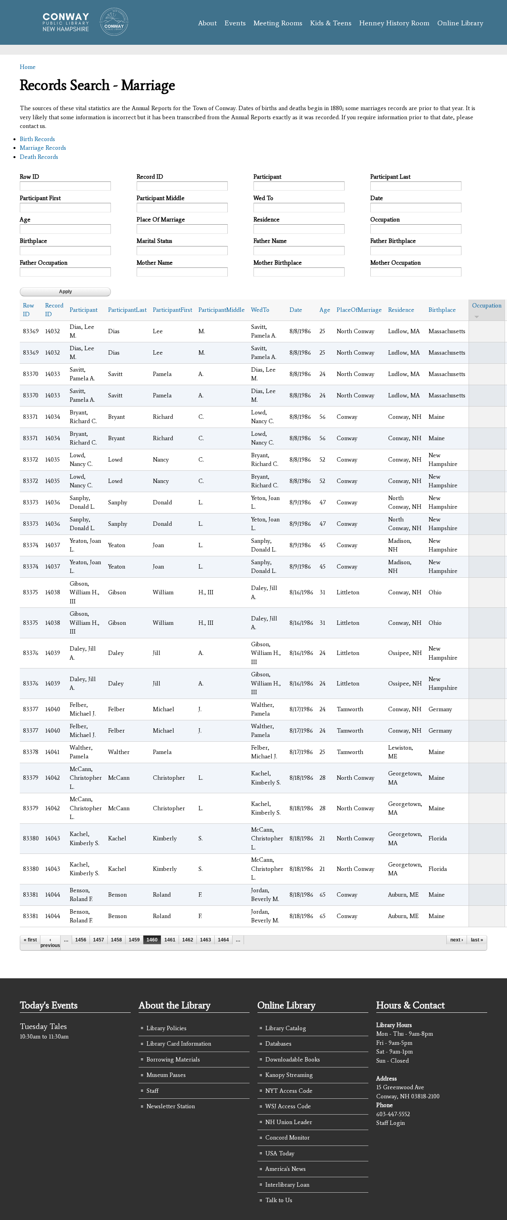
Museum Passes (166, 1075)
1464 (223, 940)
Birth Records (37, 139)
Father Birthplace (393, 240)
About (207, 23)
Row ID (29, 176)
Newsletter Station (171, 1106)
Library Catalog (285, 1028)
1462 (187, 940)
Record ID (150, 176)
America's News (285, 1168)
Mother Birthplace (278, 262)
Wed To (263, 198)
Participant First (40, 198)
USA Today (279, 1153)
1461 (169, 940)
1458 (116, 940)
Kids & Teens (330, 23)
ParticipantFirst (172, 309)
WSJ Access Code (288, 1106)
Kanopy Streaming (289, 1075)
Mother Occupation (395, 262)
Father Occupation (43, 262)
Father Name (270, 240)
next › (456, 940)
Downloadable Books (292, 1059)
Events (235, 23)
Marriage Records (43, 147)
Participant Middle (161, 198)
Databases (278, 1043)
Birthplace (33, 240)
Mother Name (155, 262)
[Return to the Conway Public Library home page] (82, 32)
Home (28, 67)
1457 (98, 940)
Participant (267, 176)
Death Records (39, 156)
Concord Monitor (287, 1137)
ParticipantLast (127, 309)
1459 (134, 940)
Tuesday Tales (43, 1026)
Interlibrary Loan (287, 1184)
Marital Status (154, 240)
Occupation (385, 219)
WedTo (260, 309)
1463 (205, 940)
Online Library (460, 23)
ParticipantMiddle (221, 309)
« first (30, 940)
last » (477, 940)
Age (25, 219)
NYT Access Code (289, 1090)
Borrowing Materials (173, 1059)
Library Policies (167, 1028)
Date (376, 198)
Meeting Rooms (278, 23)
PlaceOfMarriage (359, 309)
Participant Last (390, 176)
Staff (152, 1090)
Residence (267, 219)
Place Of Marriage (161, 219)
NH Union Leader (288, 1122)
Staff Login (390, 1122)
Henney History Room (394, 23)
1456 (80, 940)
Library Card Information (179, 1043)
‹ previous (50, 942)
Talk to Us (278, 1200)
